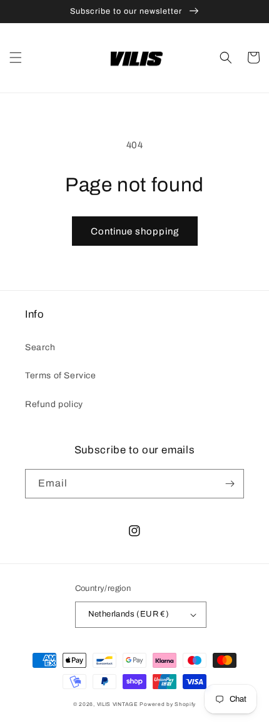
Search (40, 347)
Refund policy (54, 404)
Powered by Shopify (168, 704)
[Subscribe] (229, 483)
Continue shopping (135, 231)
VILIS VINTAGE (117, 704)
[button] (15, 57)
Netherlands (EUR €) (129, 614)
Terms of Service (60, 375)
